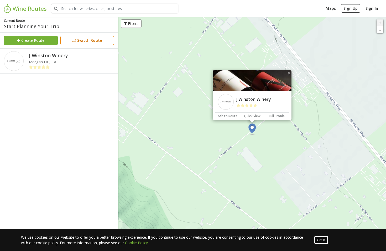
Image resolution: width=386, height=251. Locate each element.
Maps (331, 8)
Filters (133, 23)
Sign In (372, 8)
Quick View (252, 116)
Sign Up (350, 8)
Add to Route (227, 116)
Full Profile (277, 116)
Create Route (32, 40)
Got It (321, 240)
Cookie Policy (136, 242)
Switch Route (89, 40)
